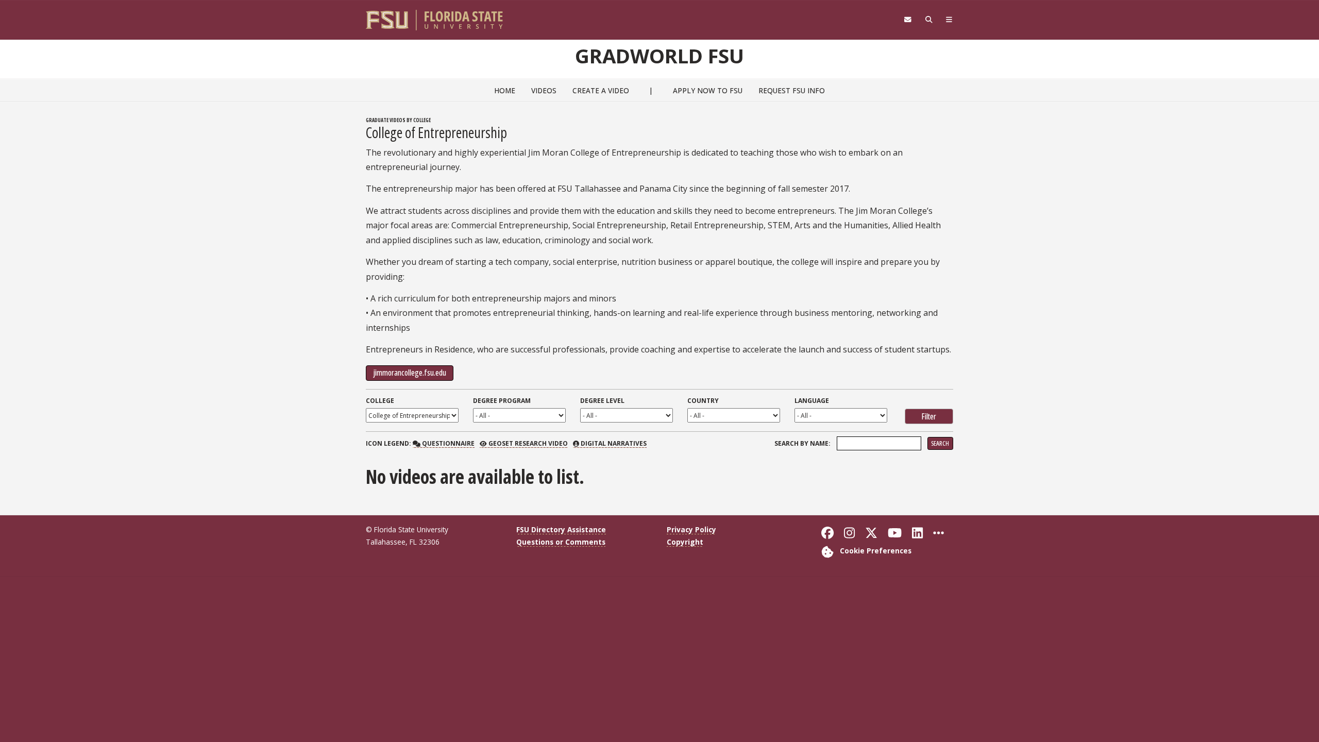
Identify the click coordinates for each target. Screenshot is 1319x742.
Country (703, 400)
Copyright (685, 542)
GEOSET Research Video (527, 443)
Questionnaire (447, 443)
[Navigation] (949, 19)
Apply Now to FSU (707, 90)
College (380, 400)
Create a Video (600, 90)
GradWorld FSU (659, 55)
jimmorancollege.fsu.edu (409, 372)
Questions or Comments (560, 542)
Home (504, 90)
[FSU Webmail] (907, 19)
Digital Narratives (613, 443)
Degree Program (502, 400)
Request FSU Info (791, 90)
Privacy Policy (691, 529)
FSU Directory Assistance (561, 529)
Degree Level (602, 400)
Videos (543, 90)
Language (811, 400)
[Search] (928, 19)
